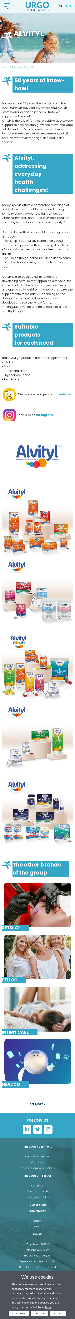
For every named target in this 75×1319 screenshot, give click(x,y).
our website (61, 394)
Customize (19, 1313)
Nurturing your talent (37, 1249)
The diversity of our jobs (37, 1255)
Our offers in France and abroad (37, 1267)
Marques (17, 67)
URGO (5, 67)
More (48, 1307)
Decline (39, 1313)
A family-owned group (37, 1156)
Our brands (37, 1205)
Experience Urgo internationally (37, 1261)
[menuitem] (60, 6)
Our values (37, 1185)
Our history (37, 1162)
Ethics (37, 1226)
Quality (37, 1220)
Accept (58, 1313)
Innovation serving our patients (37, 1168)
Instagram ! (44, 415)
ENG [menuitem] (67, 6)
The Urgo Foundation (38, 1197)
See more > (37, 1104)
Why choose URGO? (37, 1244)
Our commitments (37, 1191)
